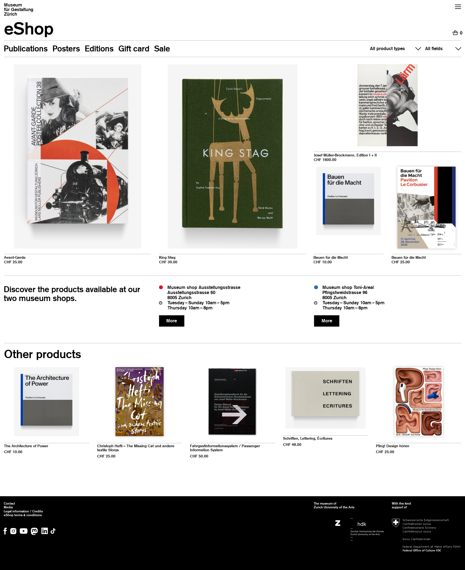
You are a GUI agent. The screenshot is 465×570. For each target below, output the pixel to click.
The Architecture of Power (26, 446)
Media (8, 507)
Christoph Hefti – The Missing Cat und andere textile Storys (135, 448)
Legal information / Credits (23, 511)
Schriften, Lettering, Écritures (307, 438)
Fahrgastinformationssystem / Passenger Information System (225, 448)
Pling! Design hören (392, 446)
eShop (29, 28)
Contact (9, 503)
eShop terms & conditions (23, 515)
